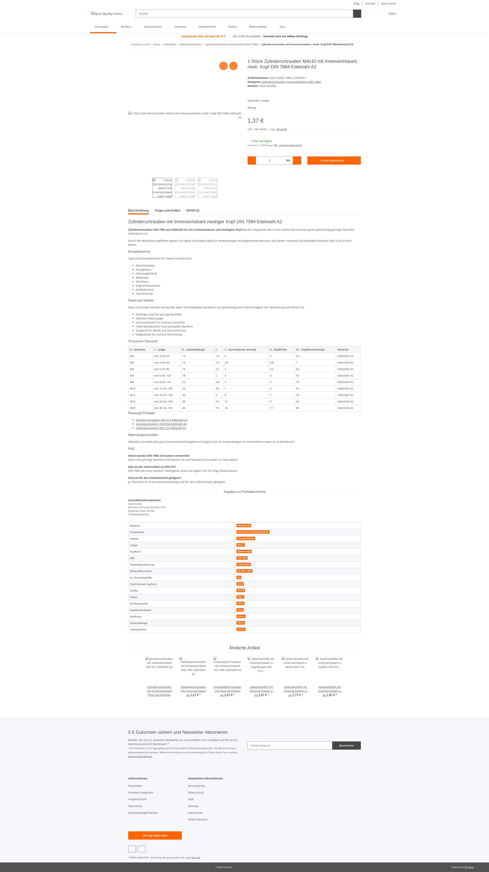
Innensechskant (245, 538)
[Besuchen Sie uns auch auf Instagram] (141, 849)
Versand (281, 129)
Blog (356, 3)
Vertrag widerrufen (154, 835)
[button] (368, 13)
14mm (240, 622)
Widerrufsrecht (197, 819)
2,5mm (240, 629)
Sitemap (193, 806)
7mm (240, 610)
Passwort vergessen (140, 792)
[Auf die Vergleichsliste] (223, 66)
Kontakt (370, 3)
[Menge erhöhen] (297, 160)
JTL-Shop (469, 867)
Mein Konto (388, 3)
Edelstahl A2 (243, 525)
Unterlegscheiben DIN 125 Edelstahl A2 (161, 428)
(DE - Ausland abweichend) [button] (288, 145)
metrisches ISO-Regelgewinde (253, 532)
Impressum (195, 813)
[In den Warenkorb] (131, 56)
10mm (240, 545)
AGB (190, 799)
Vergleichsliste (137, 799)
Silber (240, 597)
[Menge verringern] (252, 160)
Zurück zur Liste (140, 44)
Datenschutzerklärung (140, 756)
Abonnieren (346, 745)
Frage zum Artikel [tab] (167, 210)
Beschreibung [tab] (138, 210)
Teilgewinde (243, 564)
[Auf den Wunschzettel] (233, 66)
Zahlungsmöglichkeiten (143, 813)
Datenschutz (196, 792)
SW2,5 (240, 603)
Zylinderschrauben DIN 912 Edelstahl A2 (162, 420)
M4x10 (240, 590)
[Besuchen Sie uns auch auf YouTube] (132, 849)
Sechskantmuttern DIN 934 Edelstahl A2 (161, 424)
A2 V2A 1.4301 (244, 571)
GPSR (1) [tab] (192, 210)
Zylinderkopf (244, 551)
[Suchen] (357, 14)
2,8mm (240, 616)
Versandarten (196, 786)
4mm (240, 584)
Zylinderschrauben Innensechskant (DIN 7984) (291, 82)
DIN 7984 (242, 558)
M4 (238, 577)
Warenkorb (135, 806)
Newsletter (135, 786)
